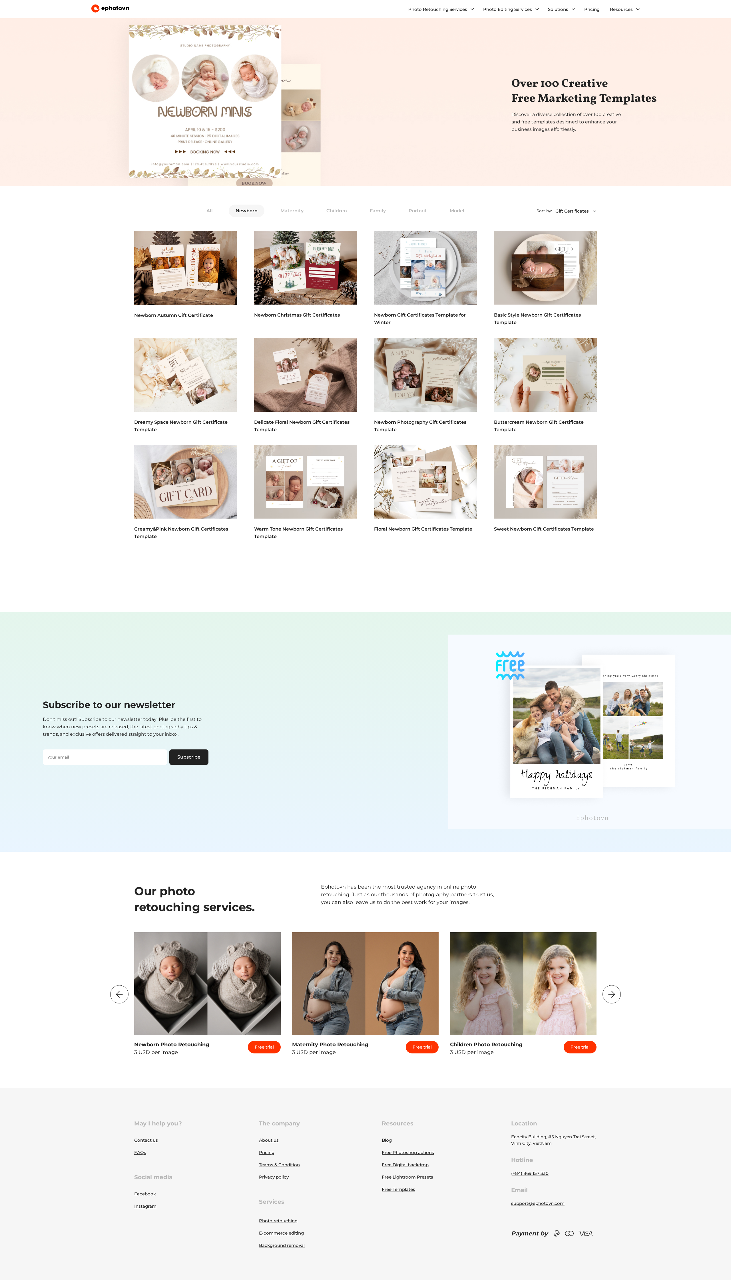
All (209, 210)
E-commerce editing (281, 1233)
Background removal (282, 1245)
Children (336, 210)
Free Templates (398, 1189)
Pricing (592, 9)
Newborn (247, 210)
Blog (387, 1140)
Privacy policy (274, 1177)
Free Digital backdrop (405, 1164)
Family (378, 210)
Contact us (146, 1140)
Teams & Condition (279, 1164)
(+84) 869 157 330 (530, 1173)
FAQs (140, 1152)
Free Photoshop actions (408, 1152)
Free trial (264, 1047)
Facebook (145, 1194)
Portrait (418, 210)
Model (457, 210)
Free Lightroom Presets (407, 1177)
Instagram (145, 1206)
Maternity (292, 210)
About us (269, 1140)
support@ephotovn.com (538, 1203)
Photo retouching (278, 1220)
